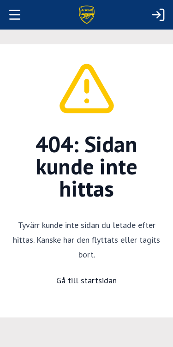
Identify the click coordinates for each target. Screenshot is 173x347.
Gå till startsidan (86, 280)
